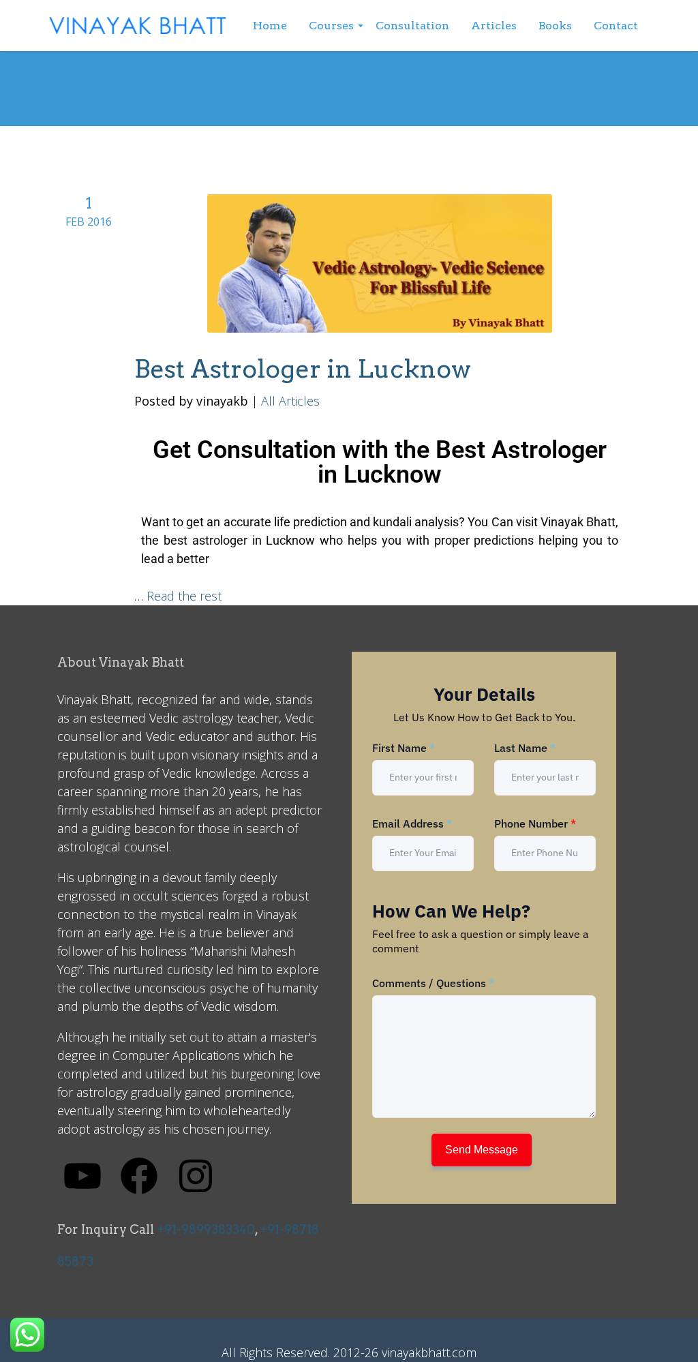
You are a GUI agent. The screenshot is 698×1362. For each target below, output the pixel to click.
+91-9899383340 (206, 1229)
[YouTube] (82, 1174)
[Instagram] (195, 1174)
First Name (403, 748)
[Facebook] (139, 1174)
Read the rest (184, 596)
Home (270, 25)
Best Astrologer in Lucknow (302, 369)
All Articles (290, 401)
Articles (494, 25)
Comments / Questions (433, 983)
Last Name (525, 748)
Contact (616, 25)
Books (555, 25)
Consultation (412, 25)
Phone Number (535, 823)
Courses (331, 25)
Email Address (412, 823)
